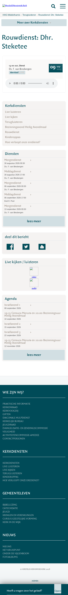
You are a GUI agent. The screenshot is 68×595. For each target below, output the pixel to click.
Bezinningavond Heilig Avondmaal (25, 127)
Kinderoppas (12, 137)
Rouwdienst (12, 132)
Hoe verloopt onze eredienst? (22, 142)
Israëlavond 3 (12, 333)
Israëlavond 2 (12, 325)
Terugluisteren (29, 15)
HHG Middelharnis (11, 15)
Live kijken (11, 117)
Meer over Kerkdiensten (33, 22)
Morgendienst (14, 163)
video (34, 277)
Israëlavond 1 (12, 306)
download (17, 72)
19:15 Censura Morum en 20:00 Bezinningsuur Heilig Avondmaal (32, 315)
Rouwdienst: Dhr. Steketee (50, 15)
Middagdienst (14, 174)
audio (34, 288)
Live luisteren (13, 112)
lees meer (34, 221)
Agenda (11, 298)
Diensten (12, 153)
